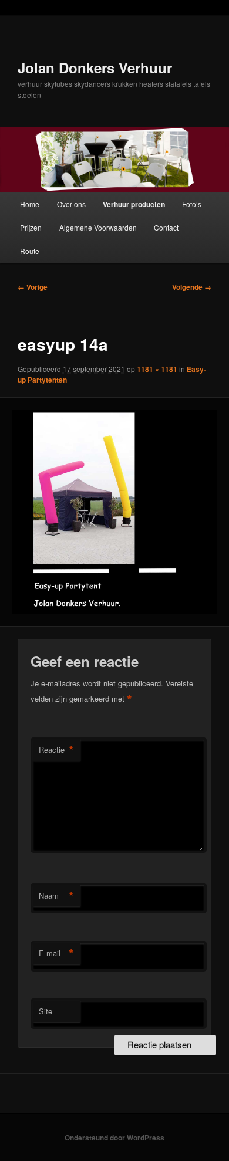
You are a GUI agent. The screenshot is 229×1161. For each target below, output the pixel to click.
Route (29, 251)
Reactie (56, 749)
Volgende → (191, 287)
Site (45, 1011)
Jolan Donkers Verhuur (95, 67)
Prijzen (31, 227)
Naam (56, 895)
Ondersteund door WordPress (114, 1137)
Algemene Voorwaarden (98, 227)
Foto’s (191, 204)
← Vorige (33, 287)
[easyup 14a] (114, 512)
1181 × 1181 (157, 369)
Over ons (71, 204)
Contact (166, 227)
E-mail (56, 953)
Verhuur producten (134, 204)
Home (29, 204)
